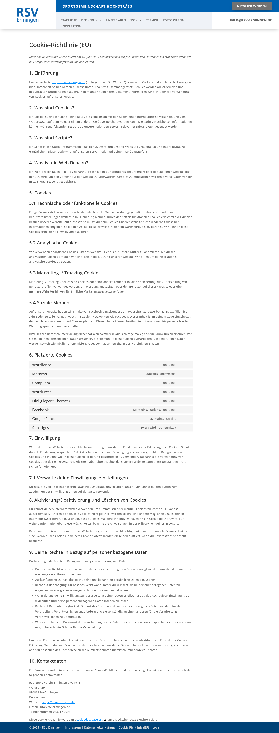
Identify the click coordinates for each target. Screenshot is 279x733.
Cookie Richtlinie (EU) (134, 727)
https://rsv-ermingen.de (68, 82)
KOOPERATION (71, 26)
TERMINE (152, 20)
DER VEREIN (89, 20)
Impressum (73, 727)
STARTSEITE (69, 20)
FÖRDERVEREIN (173, 20)
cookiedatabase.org (89, 719)
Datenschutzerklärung (99, 727)
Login (156, 727)
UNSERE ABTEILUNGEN (122, 20)
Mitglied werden (252, 6)
